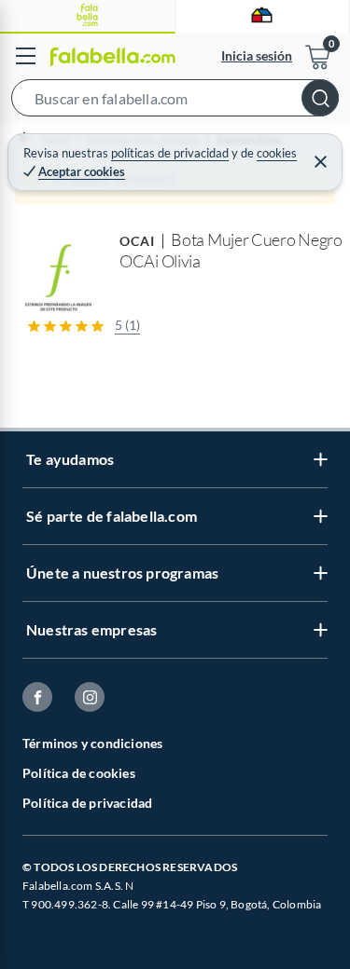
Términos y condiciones (92, 743)
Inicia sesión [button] (256, 55)
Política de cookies (78, 773)
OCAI (137, 241)
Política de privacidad (87, 803)
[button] (175, 101)
